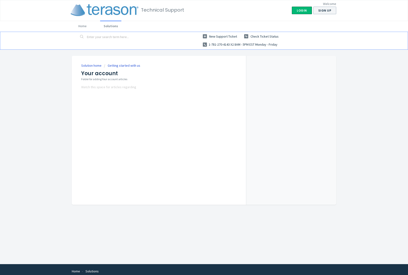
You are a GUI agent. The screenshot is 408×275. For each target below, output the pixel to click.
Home (82, 26)
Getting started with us (124, 65)
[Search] (82, 37)
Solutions (111, 26)
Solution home (91, 65)
